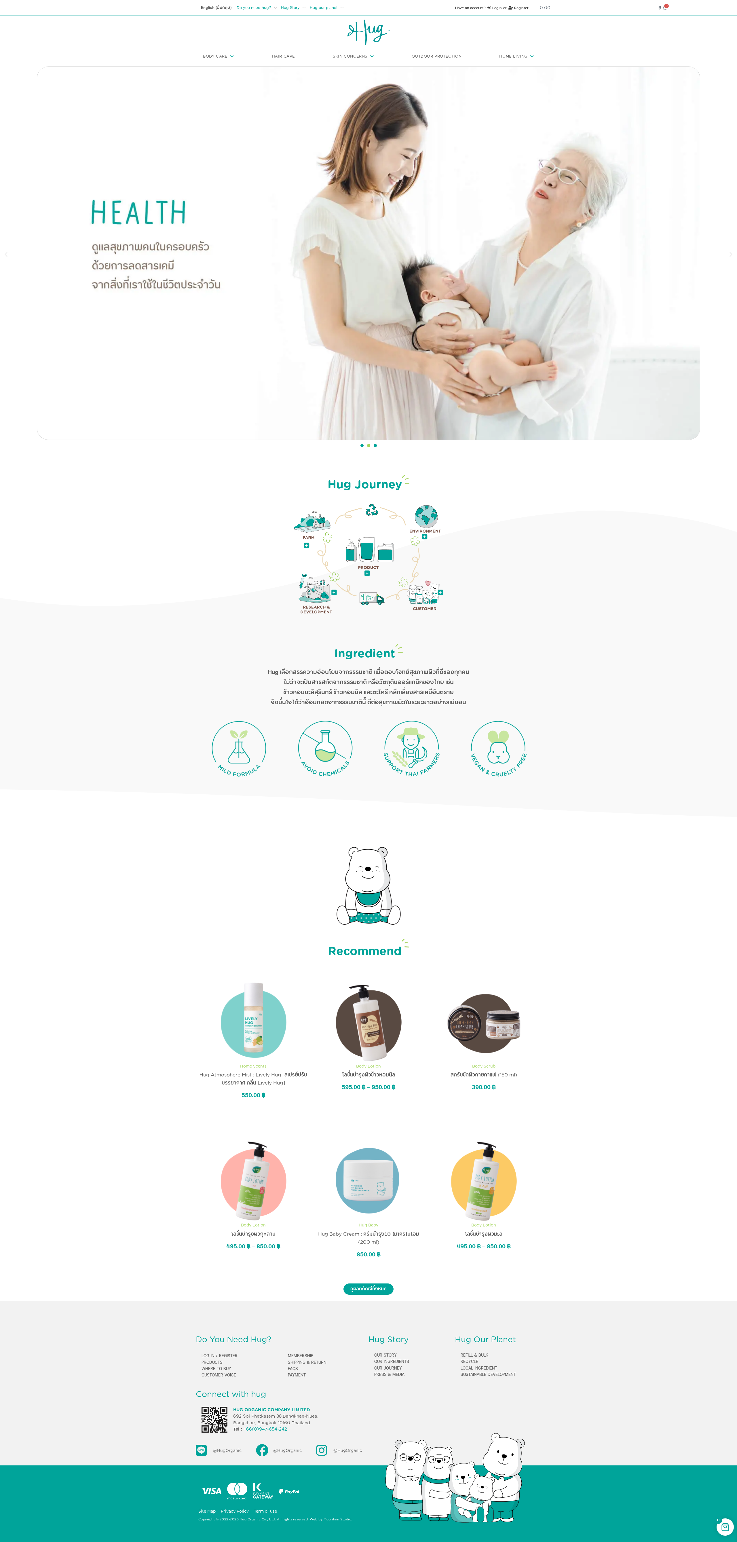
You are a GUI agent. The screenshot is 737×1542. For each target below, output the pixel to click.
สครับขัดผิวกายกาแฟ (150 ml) (484, 1075)
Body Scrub (483, 1066)
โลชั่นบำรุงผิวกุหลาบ (253, 1234)
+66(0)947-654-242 (265, 1429)
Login (496, 7)
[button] (6, 254)
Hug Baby (368, 1225)
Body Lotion (368, 1066)
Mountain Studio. (338, 1519)
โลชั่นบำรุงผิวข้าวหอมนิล (368, 1075)
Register (521, 7)
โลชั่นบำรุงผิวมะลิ (483, 1234)
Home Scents (253, 1066)
